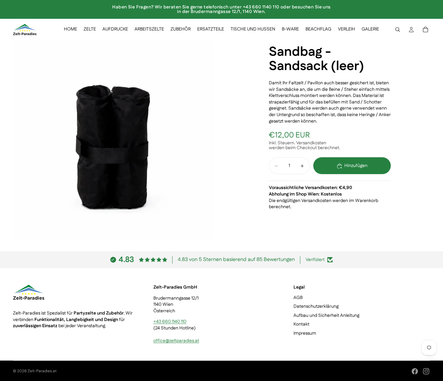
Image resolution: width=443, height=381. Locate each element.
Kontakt (301, 324)
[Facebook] (415, 371)
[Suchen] (397, 29)
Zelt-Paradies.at (42, 371)
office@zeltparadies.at (176, 341)
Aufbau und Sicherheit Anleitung (326, 315)
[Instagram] (426, 371)
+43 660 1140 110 (169, 322)
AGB (298, 297)
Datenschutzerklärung (316, 307)
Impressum (304, 333)
